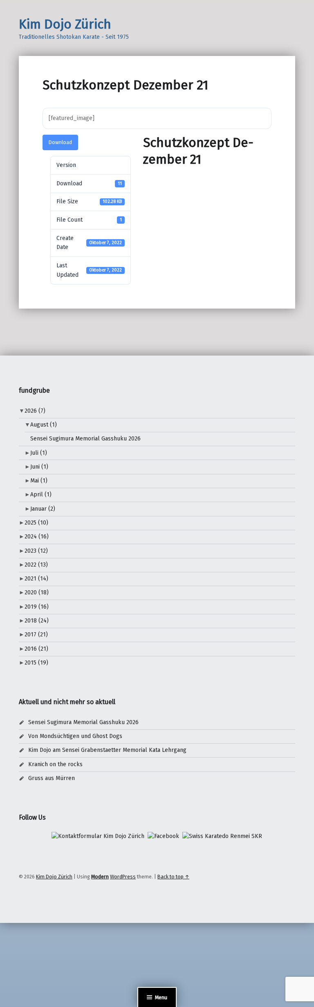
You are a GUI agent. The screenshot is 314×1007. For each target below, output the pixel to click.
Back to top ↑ (173, 877)
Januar (42, 508)
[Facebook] (163, 836)
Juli (38, 452)
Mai (38, 480)
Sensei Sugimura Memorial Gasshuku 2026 (85, 438)
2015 (36, 662)
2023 (36, 550)
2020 (37, 592)
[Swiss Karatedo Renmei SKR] (222, 836)
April (41, 494)
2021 (36, 578)
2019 (37, 606)
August (43, 424)
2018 (37, 620)
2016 (36, 648)
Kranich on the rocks (55, 764)
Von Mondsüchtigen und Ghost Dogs (75, 736)
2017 (36, 634)
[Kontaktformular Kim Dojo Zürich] (98, 836)
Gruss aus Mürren (51, 778)
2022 (36, 564)
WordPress (123, 877)
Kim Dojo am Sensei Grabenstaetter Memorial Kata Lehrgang (107, 750)
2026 (35, 410)
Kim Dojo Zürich (65, 24)
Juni (39, 466)
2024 (37, 536)
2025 (36, 522)
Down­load (60, 142)
